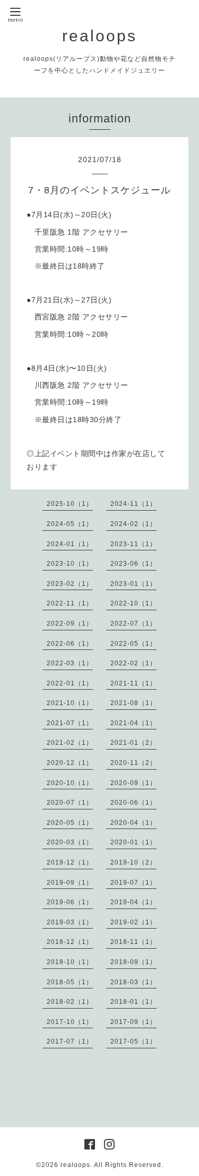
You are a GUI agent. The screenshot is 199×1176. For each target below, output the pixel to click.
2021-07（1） (70, 723)
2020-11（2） (133, 763)
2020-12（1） (70, 763)
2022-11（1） (70, 603)
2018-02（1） (70, 1001)
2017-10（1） (70, 1022)
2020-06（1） (133, 802)
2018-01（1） (133, 1001)
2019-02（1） (133, 922)
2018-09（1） (133, 962)
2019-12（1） (70, 862)
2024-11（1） (133, 503)
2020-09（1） (133, 783)
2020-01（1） (133, 842)
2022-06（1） (70, 643)
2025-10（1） (70, 503)
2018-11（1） (133, 942)
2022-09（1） (70, 623)
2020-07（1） (70, 802)
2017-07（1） (70, 1041)
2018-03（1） (133, 982)
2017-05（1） (133, 1041)
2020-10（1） (70, 783)
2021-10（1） (70, 703)
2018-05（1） (70, 982)
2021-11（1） (133, 683)
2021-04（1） (133, 723)
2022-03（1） (70, 663)
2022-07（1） (133, 623)
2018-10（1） (70, 962)
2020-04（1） (133, 822)
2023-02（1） (70, 583)
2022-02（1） (133, 663)
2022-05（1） (133, 643)
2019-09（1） (70, 882)
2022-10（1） (133, 603)
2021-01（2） (133, 742)
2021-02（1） (70, 742)
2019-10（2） (133, 862)
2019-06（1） (70, 902)
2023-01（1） (133, 583)
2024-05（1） (70, 524)
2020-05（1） (70, 822)
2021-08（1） (133, 703)
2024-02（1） (133, 524)
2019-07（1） (133, 882)
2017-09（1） (133, 1022)
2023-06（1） (133, 563)
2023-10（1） (70, 563)
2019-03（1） (70, 922)
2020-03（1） (70, 842)
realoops (99, 35)
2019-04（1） (133, 902)
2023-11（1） (133, 544)
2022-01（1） (70, 683)
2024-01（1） (70, 544)
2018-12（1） (70, 942)
